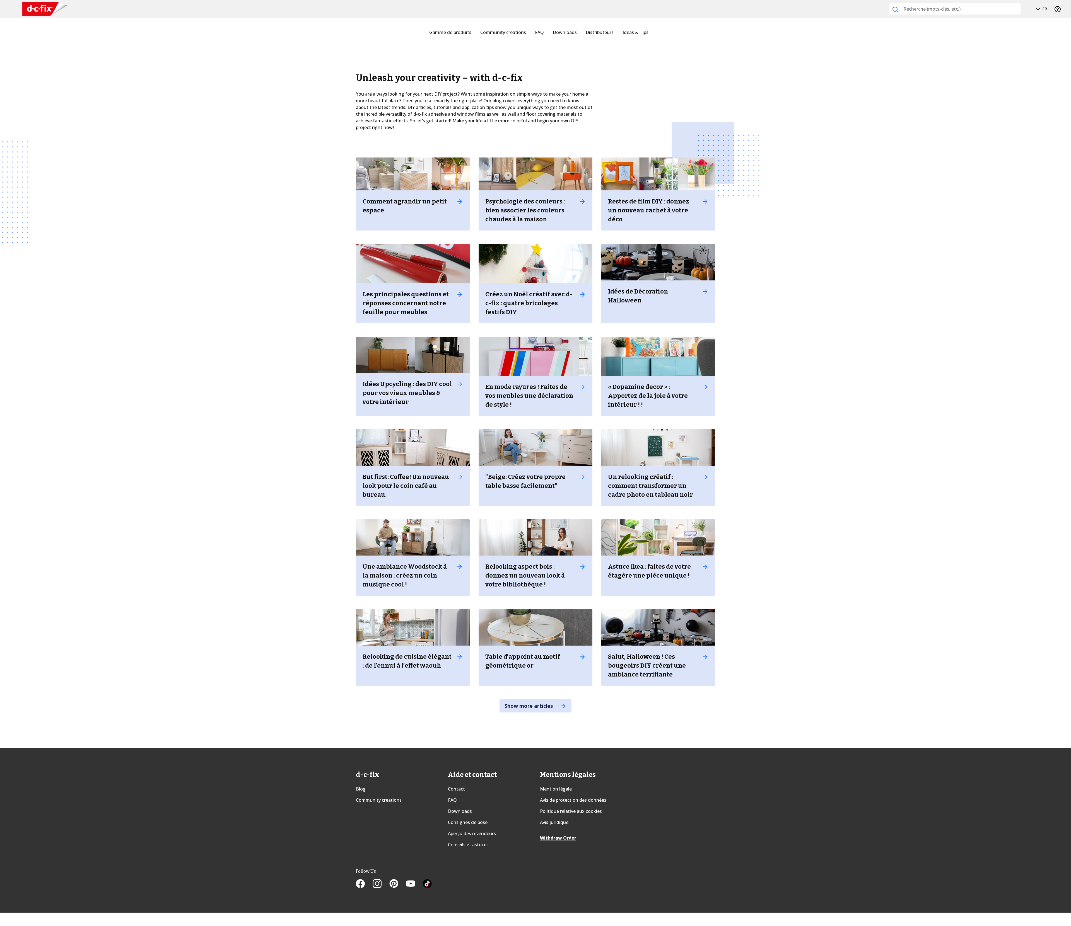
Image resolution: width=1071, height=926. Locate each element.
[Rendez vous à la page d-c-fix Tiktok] (427, 884)
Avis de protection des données (573, 800)
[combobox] (955, 8)
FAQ (539, 32)
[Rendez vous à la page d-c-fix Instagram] (381, 884)
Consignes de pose (468, 822)
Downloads (565, 32)
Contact (456, 789)
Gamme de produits (450, 32)
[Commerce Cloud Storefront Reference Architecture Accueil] (44, 9)
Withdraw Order (558, 838)
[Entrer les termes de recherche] (895, 9)
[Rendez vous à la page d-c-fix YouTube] (414, 884)
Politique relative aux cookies (571, 811)
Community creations (503, 32)
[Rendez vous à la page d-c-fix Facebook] (364, 884)
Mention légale (556, 789)
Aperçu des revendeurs (472, 833)
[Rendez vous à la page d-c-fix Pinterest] (397, 884)
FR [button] (1044, 8)
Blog (361, 789)
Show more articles (529, 705)
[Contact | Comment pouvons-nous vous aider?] (1057, 9)
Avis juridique (554, 822)
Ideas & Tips (635, 32)
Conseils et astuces (468, 845)
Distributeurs (600, 32)
